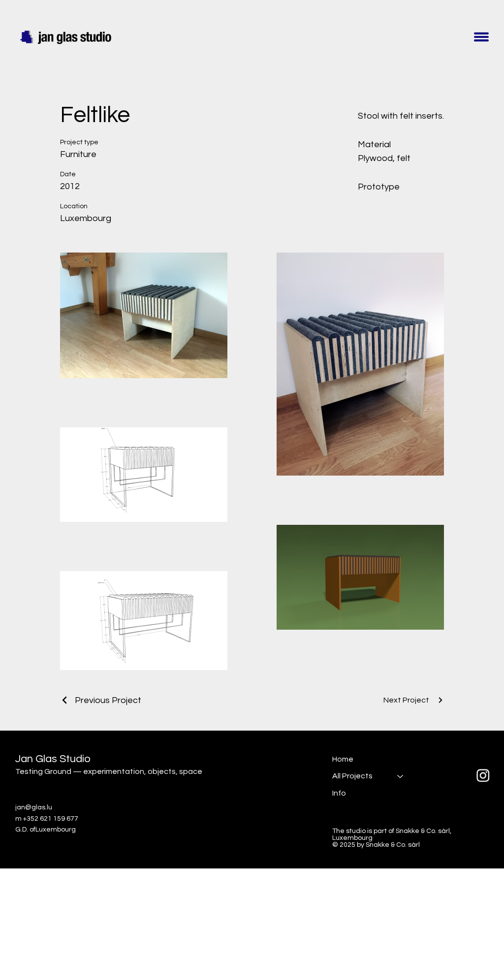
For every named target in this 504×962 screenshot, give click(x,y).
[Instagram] (483, 775)
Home (342, 759)
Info (339, 793)
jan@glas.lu (33, 807)
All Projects (352, 776)
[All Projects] (400, 776)
